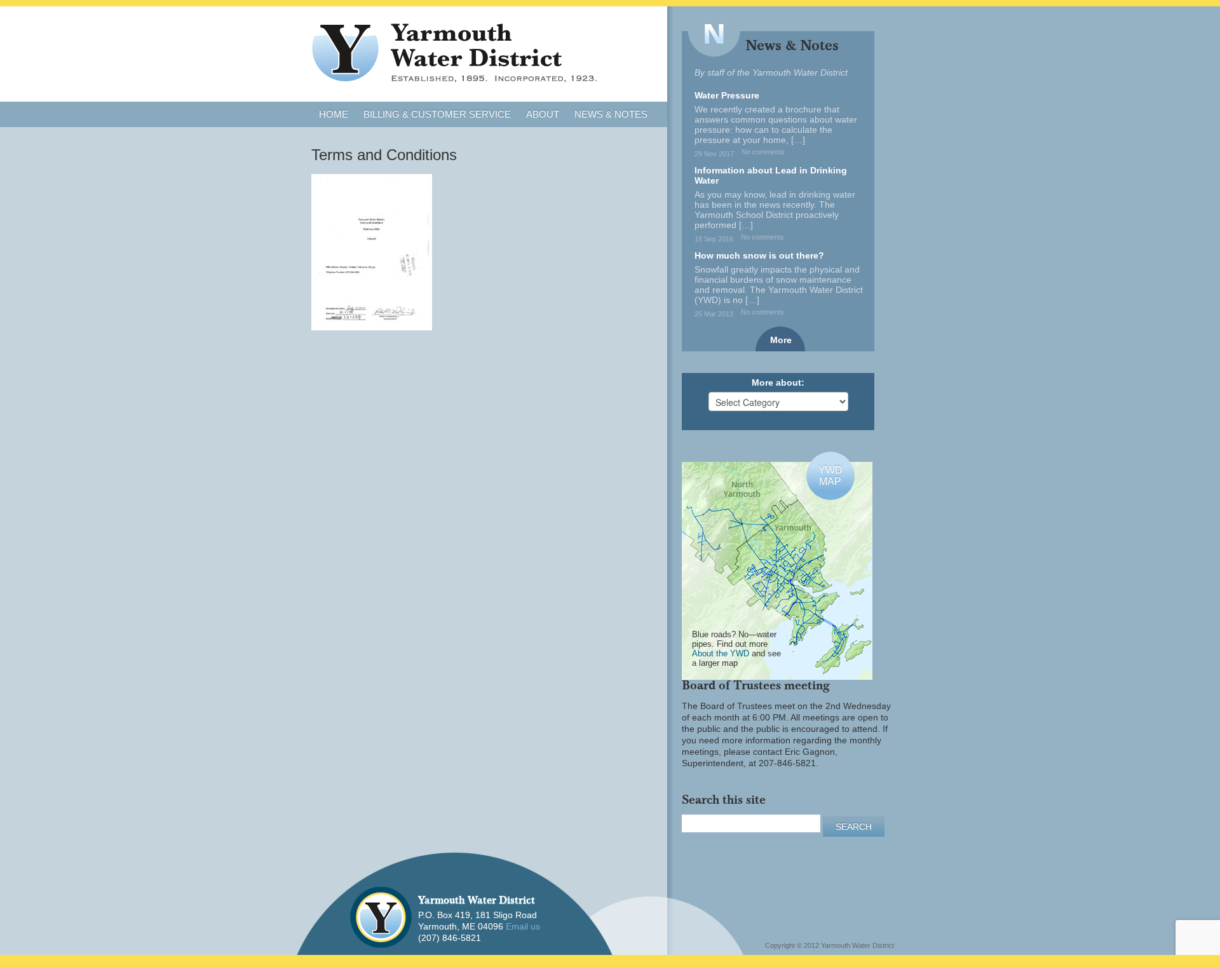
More (781, 340)
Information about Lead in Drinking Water (771, 175)
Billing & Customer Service (437, 114)
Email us (523, 926)
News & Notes (610, 114)
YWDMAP (830, 475)
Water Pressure (727, 95)
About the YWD (720, 653)
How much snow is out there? (759, 255)
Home (333, 114)
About (542, 114)
